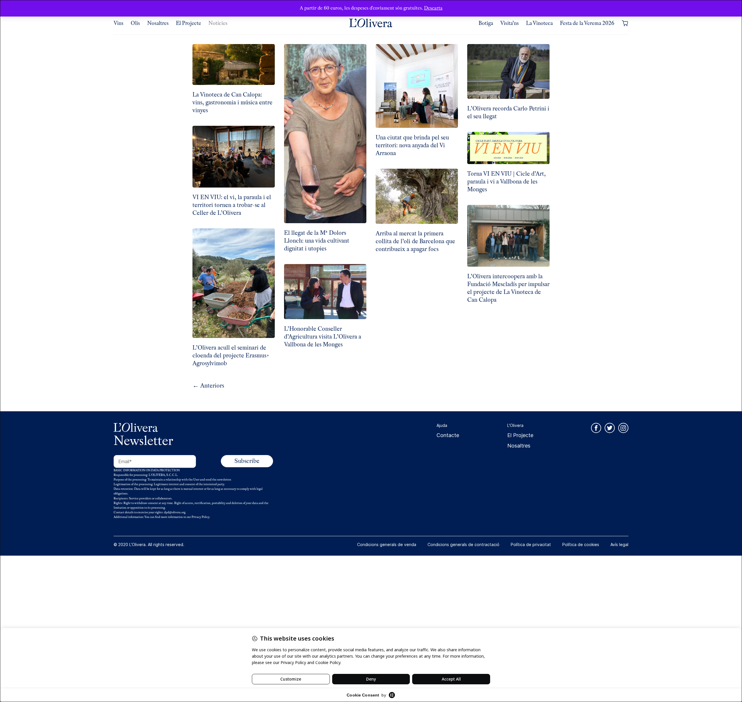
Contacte (448, 435)
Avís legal (619, 544)
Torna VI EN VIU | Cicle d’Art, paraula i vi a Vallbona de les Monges (506, 181)
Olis (135, 23)
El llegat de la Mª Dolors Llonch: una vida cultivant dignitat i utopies (316, 240)
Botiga (486, 23)
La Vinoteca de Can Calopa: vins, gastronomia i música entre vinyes (232, 102)
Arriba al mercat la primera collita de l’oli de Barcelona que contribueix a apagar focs (415, 241)
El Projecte (188, 23)
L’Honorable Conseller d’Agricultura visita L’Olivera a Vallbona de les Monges (322, 336)
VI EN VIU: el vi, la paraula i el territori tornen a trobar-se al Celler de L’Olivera (231, 205)
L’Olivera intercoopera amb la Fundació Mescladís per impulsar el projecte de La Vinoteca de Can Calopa (508, 288)
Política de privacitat (531, 544)
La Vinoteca (539, 23)
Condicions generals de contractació (463, 544)
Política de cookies (580, 544)
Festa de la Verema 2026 (587, 23)
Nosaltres (158, 23)
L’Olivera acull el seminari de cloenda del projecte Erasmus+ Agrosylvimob (230, 355)
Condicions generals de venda (386, 544)
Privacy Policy (200, 517)
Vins (118, 23)
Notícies (218, 23)
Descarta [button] (433, 8)
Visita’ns (509, 23)
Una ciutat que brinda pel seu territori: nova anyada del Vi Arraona (412, 145)
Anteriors (208, 386)
